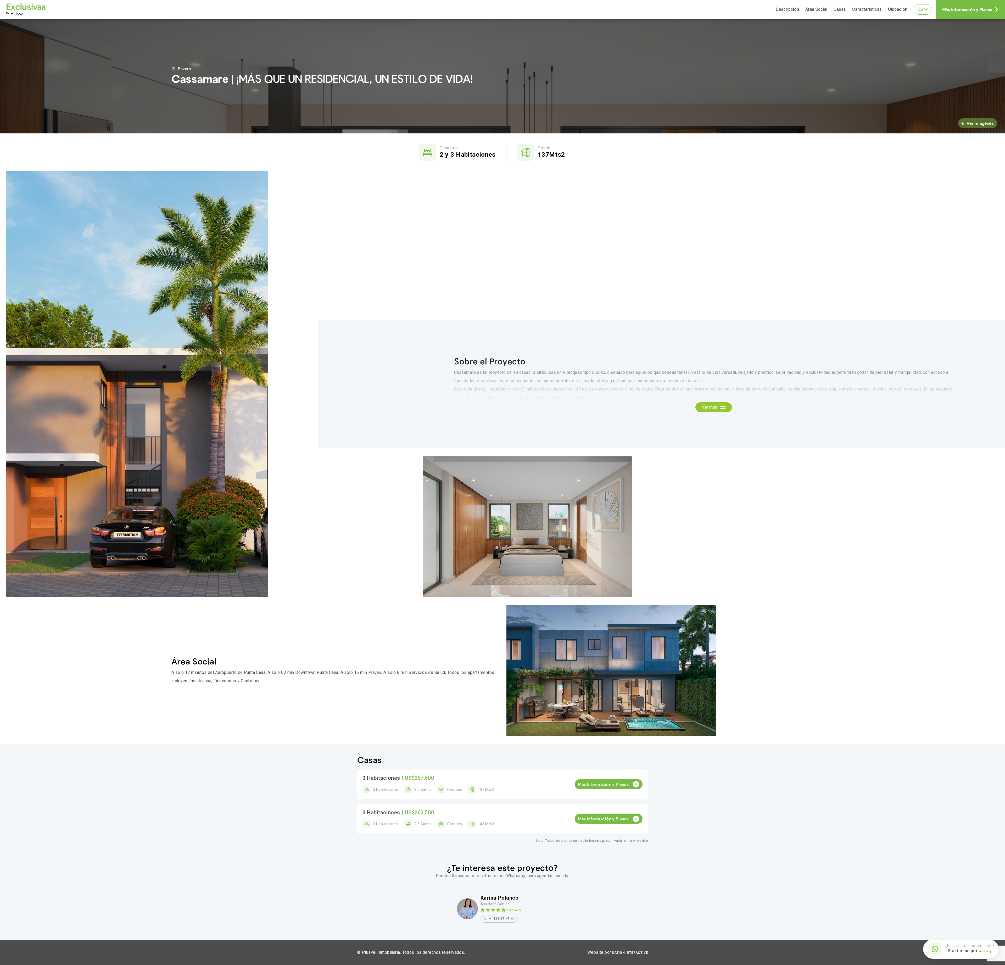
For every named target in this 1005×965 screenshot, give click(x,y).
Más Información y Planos (967, 9)
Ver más (710, 407)
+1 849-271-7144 (502, 919)
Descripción (787, 9)
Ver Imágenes (980, 123)
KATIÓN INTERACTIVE (630, 953)
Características (867, 9)
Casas (840, 9)
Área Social (816, 9)
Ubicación (897, 9)
